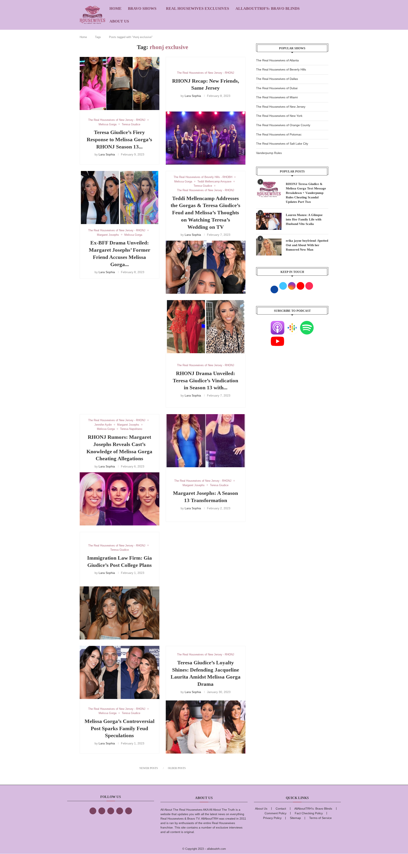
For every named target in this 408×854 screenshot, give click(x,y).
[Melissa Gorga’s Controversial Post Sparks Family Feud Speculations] (119, 672)
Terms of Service (320, 818)
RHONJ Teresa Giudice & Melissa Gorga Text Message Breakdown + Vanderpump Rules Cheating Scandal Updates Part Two (306, 192)
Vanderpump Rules (269, 153)
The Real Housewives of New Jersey (280, 106)
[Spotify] (307, 323)
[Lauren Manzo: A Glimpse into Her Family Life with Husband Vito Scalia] (269, 221)
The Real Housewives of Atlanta (277, 60)
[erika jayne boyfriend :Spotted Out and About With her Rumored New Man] (269, 247)
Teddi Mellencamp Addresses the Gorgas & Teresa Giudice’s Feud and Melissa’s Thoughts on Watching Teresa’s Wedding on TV (205, 212)
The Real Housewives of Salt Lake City (282, 143)
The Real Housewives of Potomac (279, 134)
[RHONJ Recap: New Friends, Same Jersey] (205, 138)
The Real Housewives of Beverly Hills (281, 69)
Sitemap (295, 818)
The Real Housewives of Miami (277, 97)
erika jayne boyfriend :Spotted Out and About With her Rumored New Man (307, 245)
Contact (281, 808)
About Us (119, 21)
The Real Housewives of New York (279, 115)
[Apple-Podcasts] (277, 323)
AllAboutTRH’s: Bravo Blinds (267, 8)
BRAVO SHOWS (142, 8)
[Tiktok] (119, 810)
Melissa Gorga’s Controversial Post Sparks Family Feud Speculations (119, 728)
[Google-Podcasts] (292, 323)
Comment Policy (275, 813)
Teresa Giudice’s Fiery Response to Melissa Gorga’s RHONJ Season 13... (119, 139)
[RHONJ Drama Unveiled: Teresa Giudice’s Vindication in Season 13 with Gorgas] (205, 326)
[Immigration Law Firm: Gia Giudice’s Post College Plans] (119, 612)
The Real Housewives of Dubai (277, 88)
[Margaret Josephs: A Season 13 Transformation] (205, 440)
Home (115, 8)
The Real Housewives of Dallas (277, 78)
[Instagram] (110, 810)
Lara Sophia (107, 154)
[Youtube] (277, 337)
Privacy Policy (272, 818)
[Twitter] (101, 810)
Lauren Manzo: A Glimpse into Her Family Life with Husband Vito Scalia (304, 219)
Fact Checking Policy (309, 813)
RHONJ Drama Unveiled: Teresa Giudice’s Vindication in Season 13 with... (205, 380)
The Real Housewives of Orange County (283, 125)
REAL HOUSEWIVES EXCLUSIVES (197, 8)
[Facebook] (92, 810)
